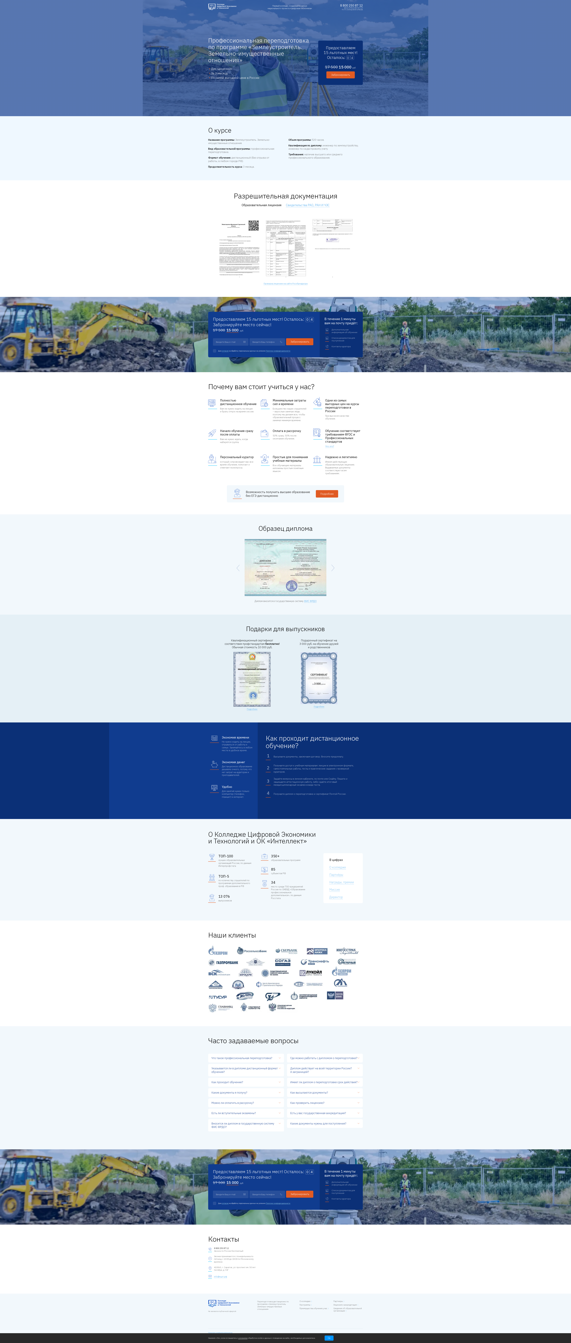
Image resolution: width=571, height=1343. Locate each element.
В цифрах (336, 860)
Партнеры (338, 1301)
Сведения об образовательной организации (347, 1309)
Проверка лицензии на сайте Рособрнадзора (286, 283)
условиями (242, 1338)
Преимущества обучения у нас (313, 1308)
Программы (304, 1305)
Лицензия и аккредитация (345, 1305)
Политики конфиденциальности (278, 351)
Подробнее (327, 493)
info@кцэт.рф (220, 1276)
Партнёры (336, 875)
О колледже (337, 867)
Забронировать (340, 74)
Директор (336, 897)
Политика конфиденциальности (220, 1333)
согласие (225, 351)
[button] (332, 568)
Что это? (329, 446)
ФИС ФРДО (310, 601)
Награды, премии (341, 882)
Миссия (334, 890)
